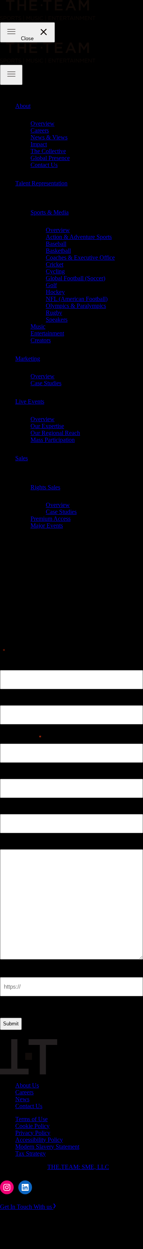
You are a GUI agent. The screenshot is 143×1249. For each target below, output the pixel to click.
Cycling (55, 271)
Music (38, 326)
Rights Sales (45, 487)
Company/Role (19, 807)
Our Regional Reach (55, 433)
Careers (40, 130)
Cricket (54, 264)
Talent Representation (41, 183)
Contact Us (44, 165)
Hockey (55, 292)
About (23, 106)
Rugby (54, 312)
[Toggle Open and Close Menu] (11, 75)
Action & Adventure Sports (79, 237)
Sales (21, 458)
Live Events (29, 401)
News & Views (49, 137)
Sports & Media (50, 212)
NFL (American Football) (77, 299)
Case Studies (46, 383)
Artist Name (16, 663)
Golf (51, 285)
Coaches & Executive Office (80, 257)
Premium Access (51, 518)
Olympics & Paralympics (76, 305)
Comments (14, 842)
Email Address (21, 737)
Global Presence (50, 158)
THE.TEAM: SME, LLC (78, 1167)
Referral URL (18, 970)
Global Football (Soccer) (75, 278)
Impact (39, 144)
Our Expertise (47, 426)
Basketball (58, 250)
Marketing (27, 358)
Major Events (47, 525)
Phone (8, 772)
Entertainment (47, 333)
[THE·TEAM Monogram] (28, 1072)
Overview (43, 123)
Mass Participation (53, 439)
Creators (41, 340)
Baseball (56, 243)
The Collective (48, 151)
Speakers (56, 319)
